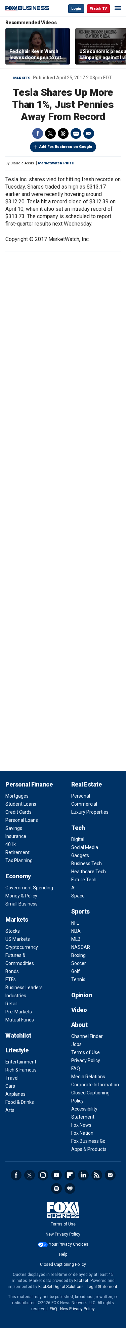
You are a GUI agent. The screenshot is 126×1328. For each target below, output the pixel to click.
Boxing (78, 955)
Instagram (43, 1175)
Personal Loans (21, 820)
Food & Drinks (19, 1102)
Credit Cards (18, 812)
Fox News (81, 1125)
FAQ (75, 1068)
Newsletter (110, 1175)
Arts (9, 1110)
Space (78, 895)
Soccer (78, 963)
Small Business (21, 904)
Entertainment (20, 1061)
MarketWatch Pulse (56, 163)
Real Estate (86, 784)
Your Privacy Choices (68, 1244)
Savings (13, 828)
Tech (78, 827)
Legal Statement (102, 1286)
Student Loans (20, 804)
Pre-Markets (18, 1011)
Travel (11, 1078)
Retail (11, 1003)
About (79, 1024)
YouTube (56, 1175)
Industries (15, 995)
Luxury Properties (90, 812)
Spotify (56, 1188)
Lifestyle (17, 1050)
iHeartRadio (70, 1188)
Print (76, 133)
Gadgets (80, 855)
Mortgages (17, 796)
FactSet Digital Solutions (61, 1286)
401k (10, 844)
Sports (80, 911)
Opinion (81, 995)
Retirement (17, 852)
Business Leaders (24, 987)
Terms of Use (85, 1052)
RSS (96, 1175)
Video (79, 1009)
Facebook (37, 133)
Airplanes (15, 1094)
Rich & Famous (21, 1070)
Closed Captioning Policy (63, 1264)
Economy (18, 876)
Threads (63, 133)
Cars (10, 1086)
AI (73, 887)
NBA (76, 931)
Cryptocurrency (21, 947)
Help (63, 1254)
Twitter (50, 133)
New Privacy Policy (63, 1234)
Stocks (12, 931)
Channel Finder (87, 1036)
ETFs (10, 979)
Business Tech (86, 863)
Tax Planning (19, 860)
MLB (76, 939)
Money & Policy (21, 895)
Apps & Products (89, 1149)
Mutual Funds (19, 1019)
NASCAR (80, 947)
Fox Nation (82, 1133)
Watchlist (18, 1035)
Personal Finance (28, 784)
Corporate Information (95, 1084)
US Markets (17, 939)
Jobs (76, 1044)
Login (76, 8)
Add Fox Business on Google (65, 147)
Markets (22, 78)
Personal (80, 796)
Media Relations (88, 1076)
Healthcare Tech (88, 871)
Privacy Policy (85, 1060)
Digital (77, 839)
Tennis (78, 979)
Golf (75, 971)
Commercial (84, 804)
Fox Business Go (88, 1141)
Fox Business (27, 8)
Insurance (15, 836)
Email (88, 133)
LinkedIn (83, 1175)
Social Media (84, 847)
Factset (81, 1280)
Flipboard (70, 1175)
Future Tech (83, 879)
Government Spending (29, 887)
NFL (75, 923)
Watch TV (98, 8)
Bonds (12, 971)
